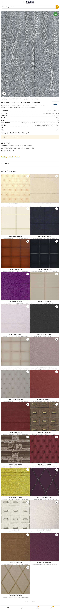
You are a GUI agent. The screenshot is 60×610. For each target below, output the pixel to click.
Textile (32, 148)
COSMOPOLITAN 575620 (16, 497)
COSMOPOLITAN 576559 (15, 595)
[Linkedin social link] (12, 151)
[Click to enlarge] (4, 93)
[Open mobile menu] (2, 2)
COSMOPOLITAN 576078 (44, 334)
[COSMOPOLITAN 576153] (44, 188)
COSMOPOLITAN (18, 206)
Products (8, 99)
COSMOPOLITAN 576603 (16, 269)
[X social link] (8, 151)
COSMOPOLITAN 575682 (16, 301)
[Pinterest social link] (10, 151)
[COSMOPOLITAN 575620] (15, 482)
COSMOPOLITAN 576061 (44, 530)
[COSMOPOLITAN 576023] (44, 351)
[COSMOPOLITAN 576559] (15, 579)
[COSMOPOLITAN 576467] (44, 286)
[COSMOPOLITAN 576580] (44, 482)
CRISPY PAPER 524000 (15, 530)
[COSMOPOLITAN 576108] (15, 416)
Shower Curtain (25, 148)
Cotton (6, 148)
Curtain (11, 148)
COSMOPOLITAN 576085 (44, 562)
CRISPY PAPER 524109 (15, 464)
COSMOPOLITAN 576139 (44, 236)
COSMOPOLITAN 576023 (44, 367)
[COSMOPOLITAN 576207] (44, 449)
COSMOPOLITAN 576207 (44, 464)
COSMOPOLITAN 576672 (44, 269)
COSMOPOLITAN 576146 (15, 562)
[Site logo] (30, 2)
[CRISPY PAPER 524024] (44, 416)
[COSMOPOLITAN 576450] (15, 221)
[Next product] (58, 99)
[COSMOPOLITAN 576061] (44, 514)
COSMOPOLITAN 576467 (44, 301)
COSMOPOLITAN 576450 (16, 236)
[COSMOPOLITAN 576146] (15, 547)
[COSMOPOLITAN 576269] (15, 384)
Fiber (14, 148)
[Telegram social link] (14, 151)
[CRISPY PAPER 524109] (15, 449)
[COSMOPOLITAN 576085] (44, 547)
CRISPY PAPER (47, 434)
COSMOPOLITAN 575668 (16, 334)
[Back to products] (56, 99)
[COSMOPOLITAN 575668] (15, 318)
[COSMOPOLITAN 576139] (44, 221)
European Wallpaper (25, 99)
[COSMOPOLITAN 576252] (15, 188)
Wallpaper (15, 99)
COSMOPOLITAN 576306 (44, 399)
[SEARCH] (57, 7)
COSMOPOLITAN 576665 (15, 367)
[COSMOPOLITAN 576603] (15, 253)
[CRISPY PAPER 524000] (15, 514)
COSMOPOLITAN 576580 (44, 497)
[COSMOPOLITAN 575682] (15, 286)
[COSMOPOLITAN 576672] (44, 253)
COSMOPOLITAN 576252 (15, 204)
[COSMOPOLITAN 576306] (44, 384)
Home (3, 99)
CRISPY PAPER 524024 (44, 432)
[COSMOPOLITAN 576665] (15, 351)
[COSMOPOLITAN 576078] (44, 318)
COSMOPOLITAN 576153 (44, 204)
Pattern (19, 148)
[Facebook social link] (6, 151)
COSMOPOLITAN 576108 (15, 432)
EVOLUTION (36, 99)
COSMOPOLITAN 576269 (16, 399)
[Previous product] (54, 99)
